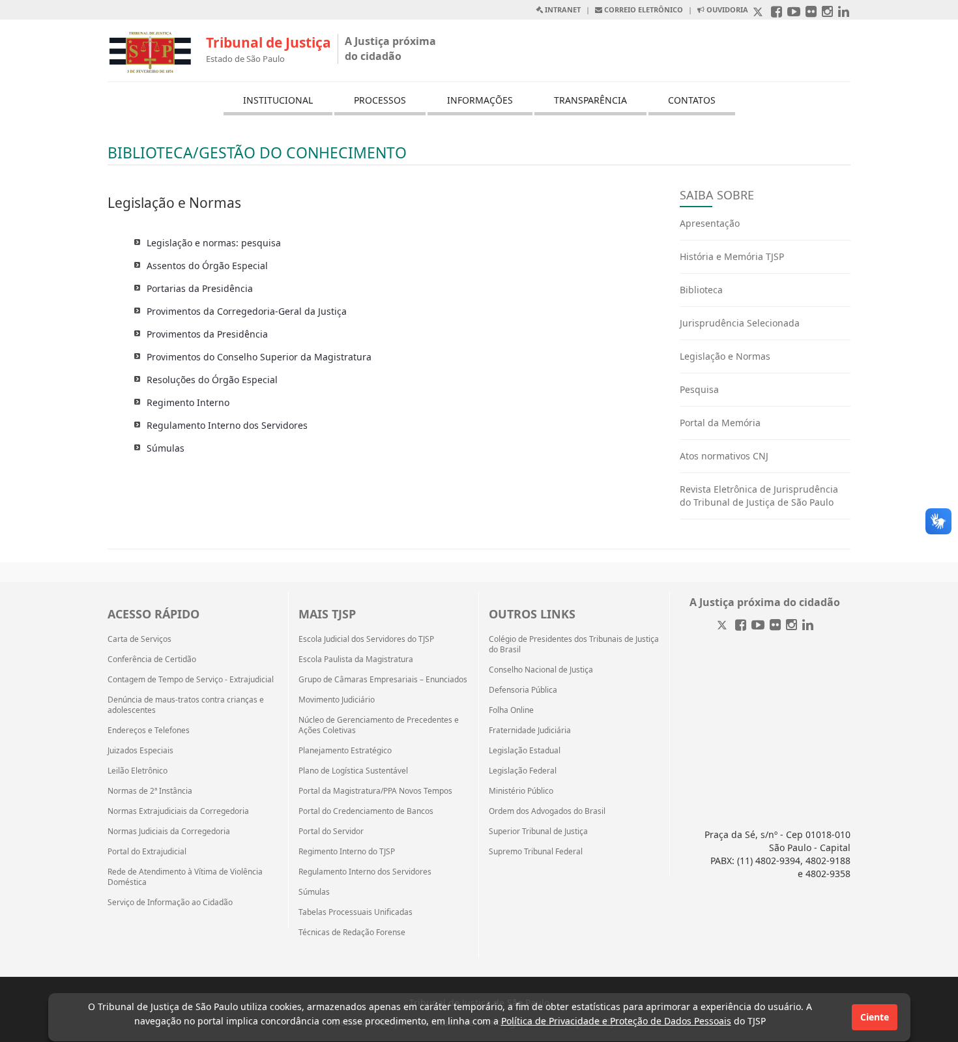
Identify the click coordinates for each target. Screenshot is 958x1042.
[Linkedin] (808, 626)
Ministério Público (521, 791)
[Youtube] (758, 626)
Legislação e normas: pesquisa (214, 243)
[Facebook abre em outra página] (776, 13)
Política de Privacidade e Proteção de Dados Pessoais (616, 1021)
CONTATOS (692, 100)
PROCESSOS (380, 100)
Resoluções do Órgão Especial (212, 379)
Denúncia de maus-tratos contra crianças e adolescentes (186, 705)
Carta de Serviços (139, 639)
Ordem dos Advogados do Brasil (547, 811)
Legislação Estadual (524, 750)
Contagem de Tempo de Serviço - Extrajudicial (191, 679)
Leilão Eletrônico (137, 771)
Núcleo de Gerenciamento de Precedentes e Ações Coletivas (378, 725)
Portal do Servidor (331, 831)
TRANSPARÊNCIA (590, 100)
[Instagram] (791, 626)
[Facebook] (741, 626)
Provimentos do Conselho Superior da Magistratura (259, 357)
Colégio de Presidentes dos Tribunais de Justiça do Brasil (574, 644)
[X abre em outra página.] (759, 13)
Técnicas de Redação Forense (351, 932)
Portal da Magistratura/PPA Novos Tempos (375, 791)
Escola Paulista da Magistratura (355, 659)
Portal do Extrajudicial (147, 852)
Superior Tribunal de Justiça (538, 831)
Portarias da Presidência (200, 288)
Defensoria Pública (523, 690)
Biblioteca (701, 289)
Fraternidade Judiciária (530, 730)
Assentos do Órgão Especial (207, 265)
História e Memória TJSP (732, 256)
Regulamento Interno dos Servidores (227, 425)
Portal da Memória (720, 422)
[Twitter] (723, 626)
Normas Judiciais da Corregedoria (169, 831)
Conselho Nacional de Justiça (541, 670)
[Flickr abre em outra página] (811, 13)
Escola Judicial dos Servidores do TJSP (366, 639)
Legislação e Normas (725, 356)
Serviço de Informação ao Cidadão (170, 902)
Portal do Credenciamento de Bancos (365, 811)
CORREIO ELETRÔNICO (642, 9)
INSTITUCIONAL (278, 100)
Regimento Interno (188, 402)
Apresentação (710, 223)
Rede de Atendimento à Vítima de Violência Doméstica (185, 877)
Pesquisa (699, 389)
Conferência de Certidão (152, 659)
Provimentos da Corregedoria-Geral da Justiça (247, 311)
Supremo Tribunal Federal (536, 852)
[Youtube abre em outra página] (794, 13)
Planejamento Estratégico (345, 750)
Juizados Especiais (140, 750)
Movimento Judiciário (336, 700)
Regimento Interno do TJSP (346, 852)
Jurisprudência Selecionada (740, 323)
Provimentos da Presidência (207, 334)
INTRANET (562, 9)
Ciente (874, 1017)
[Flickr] (775, 626)
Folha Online (511, 710)
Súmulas (165, 448)
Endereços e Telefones (149, 730)
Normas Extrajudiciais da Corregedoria (178, 811)
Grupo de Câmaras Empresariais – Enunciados (382, 679)
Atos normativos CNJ (724, 456)
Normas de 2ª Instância (150, 791)
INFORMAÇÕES (480, 100)
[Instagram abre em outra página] (827, 13)
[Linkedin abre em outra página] (843, 13)
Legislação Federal (523, 771)
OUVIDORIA (726, 9)
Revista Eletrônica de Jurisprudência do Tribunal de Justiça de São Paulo (759, 495)
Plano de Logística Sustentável (353, 771)
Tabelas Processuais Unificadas (355, 912)
